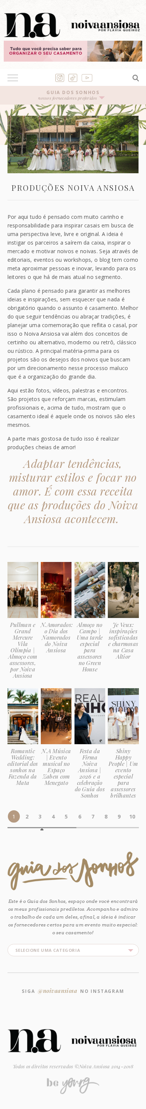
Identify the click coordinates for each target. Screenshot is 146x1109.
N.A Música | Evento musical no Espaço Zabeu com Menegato (56, 766)
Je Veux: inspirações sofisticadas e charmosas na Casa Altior (123, 640)
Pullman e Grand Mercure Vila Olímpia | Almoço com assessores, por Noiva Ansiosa (22, 650)
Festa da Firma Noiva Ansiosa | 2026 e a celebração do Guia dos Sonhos (90, 773)
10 (132, 816)
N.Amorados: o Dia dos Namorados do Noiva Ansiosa (57, 637)
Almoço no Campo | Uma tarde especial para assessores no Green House (90, 647)
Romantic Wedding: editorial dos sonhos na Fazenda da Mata (22, 766)
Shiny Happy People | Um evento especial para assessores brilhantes (123, 773)
